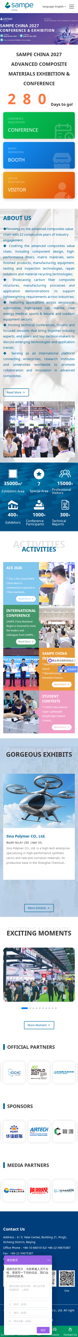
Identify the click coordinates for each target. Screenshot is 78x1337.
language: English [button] (53, 6)
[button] (24, 1008)
